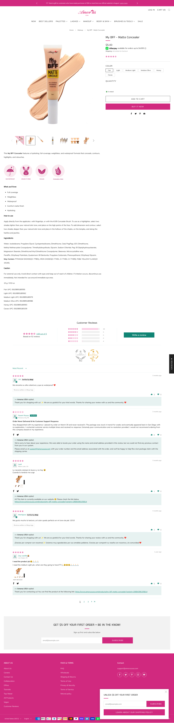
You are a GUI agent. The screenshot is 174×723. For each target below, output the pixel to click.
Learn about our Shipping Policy (134, 712)
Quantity (111, 81)
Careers (7, 672)
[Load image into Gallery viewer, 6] (75, 140)
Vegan (6, 702)
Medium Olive (146, 70)
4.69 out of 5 (41, 334)
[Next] (137, 3)
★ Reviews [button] (172, 364)
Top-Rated (8, 694)
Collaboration (9, 681)
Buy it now (138, 106)
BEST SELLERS (46, 21)
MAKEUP (87, 21)
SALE (140, 21)
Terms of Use (66, 681)
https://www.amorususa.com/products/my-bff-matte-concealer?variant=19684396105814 (51, 501)
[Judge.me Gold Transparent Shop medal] (93, 354)
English (26, 719)
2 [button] (84, 602)
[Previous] (36, 3)
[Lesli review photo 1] (19, 482)
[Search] (169, 10)
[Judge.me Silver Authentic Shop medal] (81, 354)
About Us (7, 668)
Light (118, 70)
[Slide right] (94, 141)
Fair (109, 70)
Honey (158, 70)
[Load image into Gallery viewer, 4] (52, 140)
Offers (6, 685)
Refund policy (66, 694)
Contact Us (8, 677)
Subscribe (156, 704)
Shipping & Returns (68, 677)
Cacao (110, 75)
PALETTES (60, 21)
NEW (33, 21)
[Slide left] (12, 141)
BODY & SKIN (103, 21)
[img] (18, 376)
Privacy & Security (68, 685)
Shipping (109, 51)
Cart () (161, 10)
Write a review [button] (139, 335)
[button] (111, 56)
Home (71, 30)
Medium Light (130, 70)
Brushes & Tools (123, 21)
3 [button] (88, 602)
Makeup (80, 30)
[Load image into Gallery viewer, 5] (64, 140)
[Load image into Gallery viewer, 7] (86, 140)
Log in (151, 10)
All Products (9, 698)
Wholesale (65, 672)
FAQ (62, 668)
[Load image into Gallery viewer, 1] (19, 140)
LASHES (74, 21)
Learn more (124, 3)
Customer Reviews (11, 706)
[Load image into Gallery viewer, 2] (30, 140)
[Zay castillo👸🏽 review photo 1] (19, 574)
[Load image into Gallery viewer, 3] (41, 140)
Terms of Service (67, 689)
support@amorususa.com (40, 449)
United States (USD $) (12, 719)
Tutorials (7, 689)
